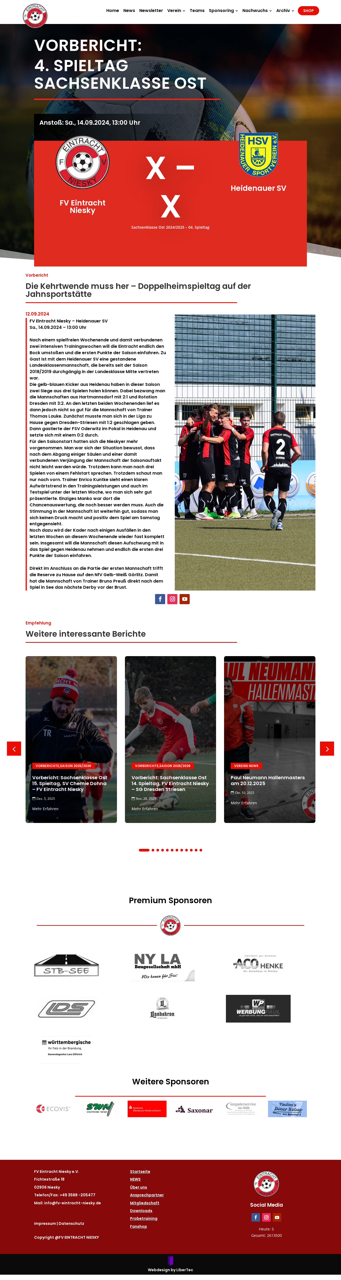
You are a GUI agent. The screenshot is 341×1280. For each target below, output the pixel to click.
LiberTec (184, 1270)
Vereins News (246, 766)
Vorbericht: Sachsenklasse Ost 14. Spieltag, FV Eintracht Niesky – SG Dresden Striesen (170, 783)
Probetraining (143, 1218)
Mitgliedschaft (144, 1203)
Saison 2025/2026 (75, 766)
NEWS (135, 1179)
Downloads (141, 1210)
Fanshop (138, 1226)
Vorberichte (47, 766)
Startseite (140, 1171)
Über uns (138, 1187)
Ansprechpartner (147, 1195)
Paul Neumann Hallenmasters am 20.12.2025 (268, 780)
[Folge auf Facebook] (160, 599)
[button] (327, 748)
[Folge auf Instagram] (172, 599)
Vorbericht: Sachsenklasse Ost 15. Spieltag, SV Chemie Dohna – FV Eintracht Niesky (69, 783)
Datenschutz (71, 1223)
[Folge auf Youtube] (185, 599)
